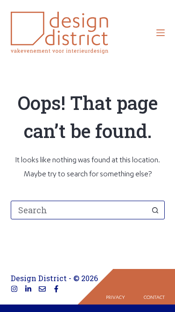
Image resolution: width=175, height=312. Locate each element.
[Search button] (155, 210)
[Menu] (160, 33)
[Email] (42, 288)
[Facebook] (56, 288)
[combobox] (79, 210)
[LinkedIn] (28, 288)
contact (154, 298)
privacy (115, 298)
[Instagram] (14, 288)
